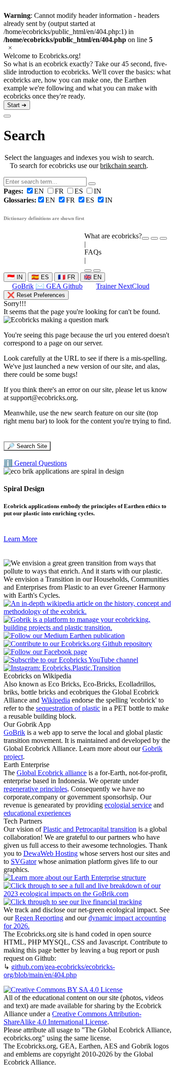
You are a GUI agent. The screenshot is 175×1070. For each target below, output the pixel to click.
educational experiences (37, 813)
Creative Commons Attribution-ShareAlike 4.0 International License (72, 1018)
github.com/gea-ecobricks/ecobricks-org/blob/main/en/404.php (59, 971)
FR (60, 191)
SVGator (23, 861)
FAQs (92, 252)
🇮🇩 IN (14, 277)
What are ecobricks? (113, 236)
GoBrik (23, 286)
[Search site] (88, 270)
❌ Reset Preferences (36, 295)
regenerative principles (35, 789)
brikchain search (123, 165)
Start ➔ (16, 105)
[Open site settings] (145, 238)
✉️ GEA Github (59, 286)
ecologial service (128, 805)
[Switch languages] (154, 238)
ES (79, 191)
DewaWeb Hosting (50, 853)
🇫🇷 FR (66, 277)
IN (97, 191)
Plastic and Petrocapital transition (89, 829)
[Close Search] (7, 116)
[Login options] (163, 238)
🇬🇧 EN (92, 277)
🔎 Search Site (27, 446)
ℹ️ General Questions (35, 463)
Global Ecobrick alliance (52, 773)
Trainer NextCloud (122, 286)
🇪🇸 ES (40, 277)
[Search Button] (92, 183)
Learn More (20, 539)
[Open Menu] (97, 270)
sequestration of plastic (68, 708)
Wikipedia (55, 700)
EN (25, 191)
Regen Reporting (39, 918)
